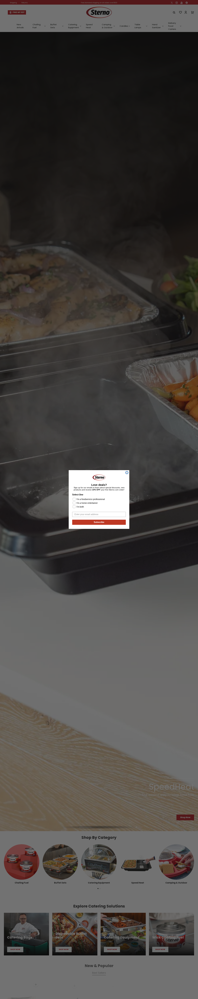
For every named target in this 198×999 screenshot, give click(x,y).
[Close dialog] (127, 472)
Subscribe (99, 522)
